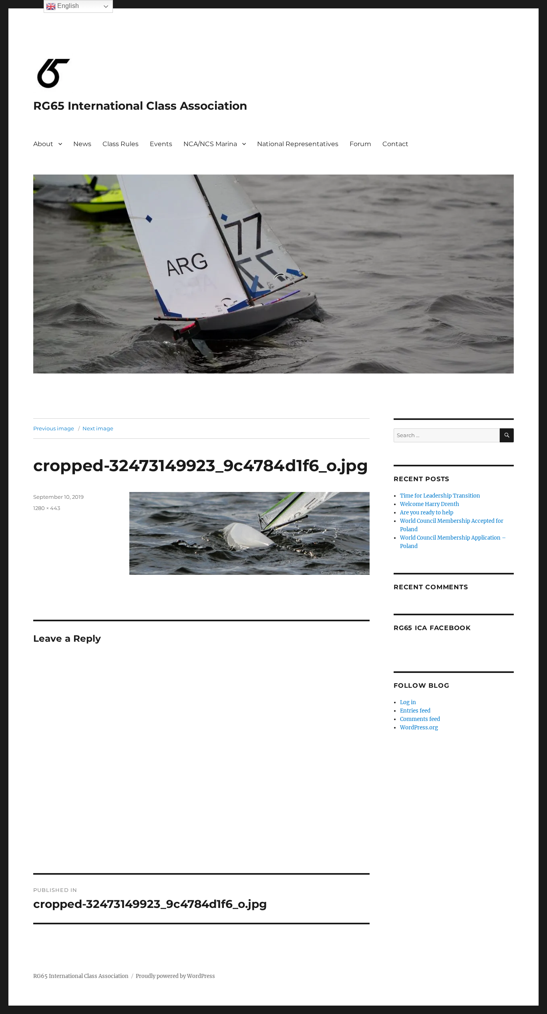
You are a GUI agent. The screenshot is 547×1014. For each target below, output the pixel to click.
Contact (395, 144)
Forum (360, 144)
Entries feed (415, 710)
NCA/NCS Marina (210, 144)
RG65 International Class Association (140, 105)
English (67, 5)
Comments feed (420, 719)
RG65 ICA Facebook (432, 628)
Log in (408, 702)
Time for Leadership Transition (440, 495)
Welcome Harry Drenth (429, 504)
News (82, 144)
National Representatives (297, 144)
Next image (97, 428)
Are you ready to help (426, 512)
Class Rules (121, 144)
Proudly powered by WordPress (175, 976)
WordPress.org (419, 727)
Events (161, 144)
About (43, 144)
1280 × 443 (46, 508)
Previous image (53, 428)
